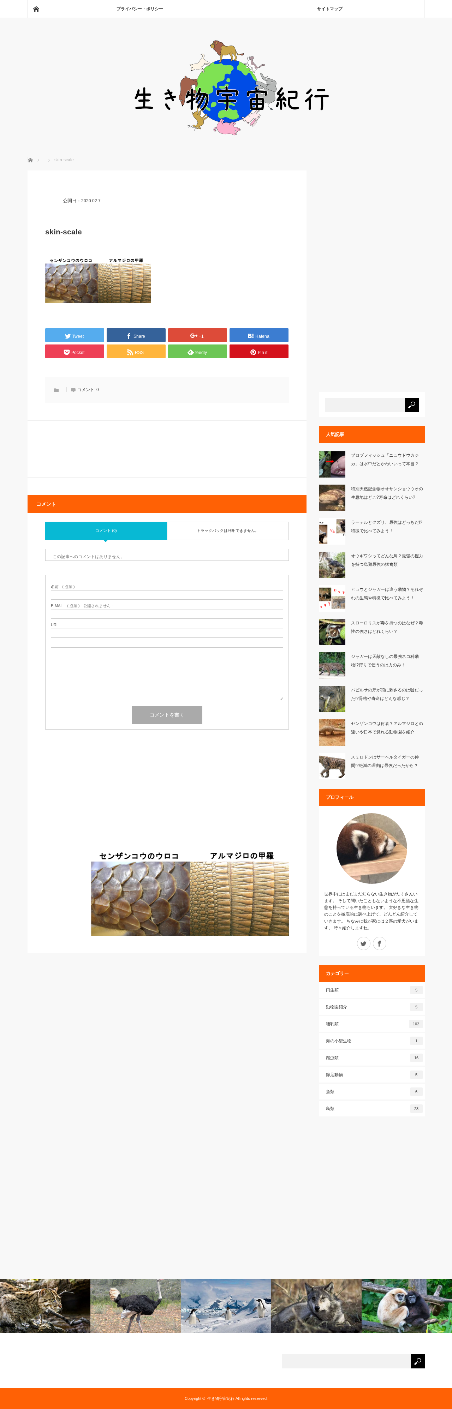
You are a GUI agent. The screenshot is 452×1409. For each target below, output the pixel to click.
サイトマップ (330, 8)
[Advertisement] (167, 796)
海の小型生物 (372, 1040)
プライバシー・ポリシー (140, 8)
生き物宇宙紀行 (220, 1398)
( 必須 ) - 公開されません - (82, 606)
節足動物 (372, 1074)
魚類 (372, 1091)
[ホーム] (36, 9)
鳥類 (372, 1108)
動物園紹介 (372, 1007)
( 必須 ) (63, 587)
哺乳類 (372, 1023)
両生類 (372, 990)
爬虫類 (372, 1057)
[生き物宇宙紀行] (226, 138)
